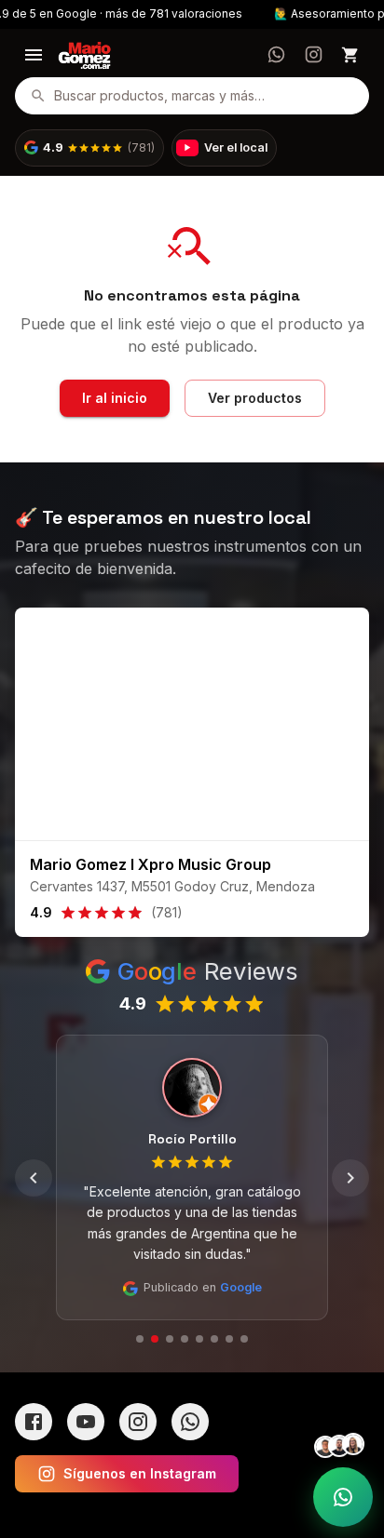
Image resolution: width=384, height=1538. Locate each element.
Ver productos (255, 398)
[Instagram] (138, 1421)
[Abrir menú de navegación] (33, 55)
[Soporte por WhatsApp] (343, 1497)
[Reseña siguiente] (350, 1178)
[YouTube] (85, 1421)
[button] (89, 148)
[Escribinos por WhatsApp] (276, 55)
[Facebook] (33, 1421)
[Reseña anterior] (33, 1178)
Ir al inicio (114, 398)
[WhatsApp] (190, 1421)
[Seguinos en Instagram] (313, 55)
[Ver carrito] (350, 55)
